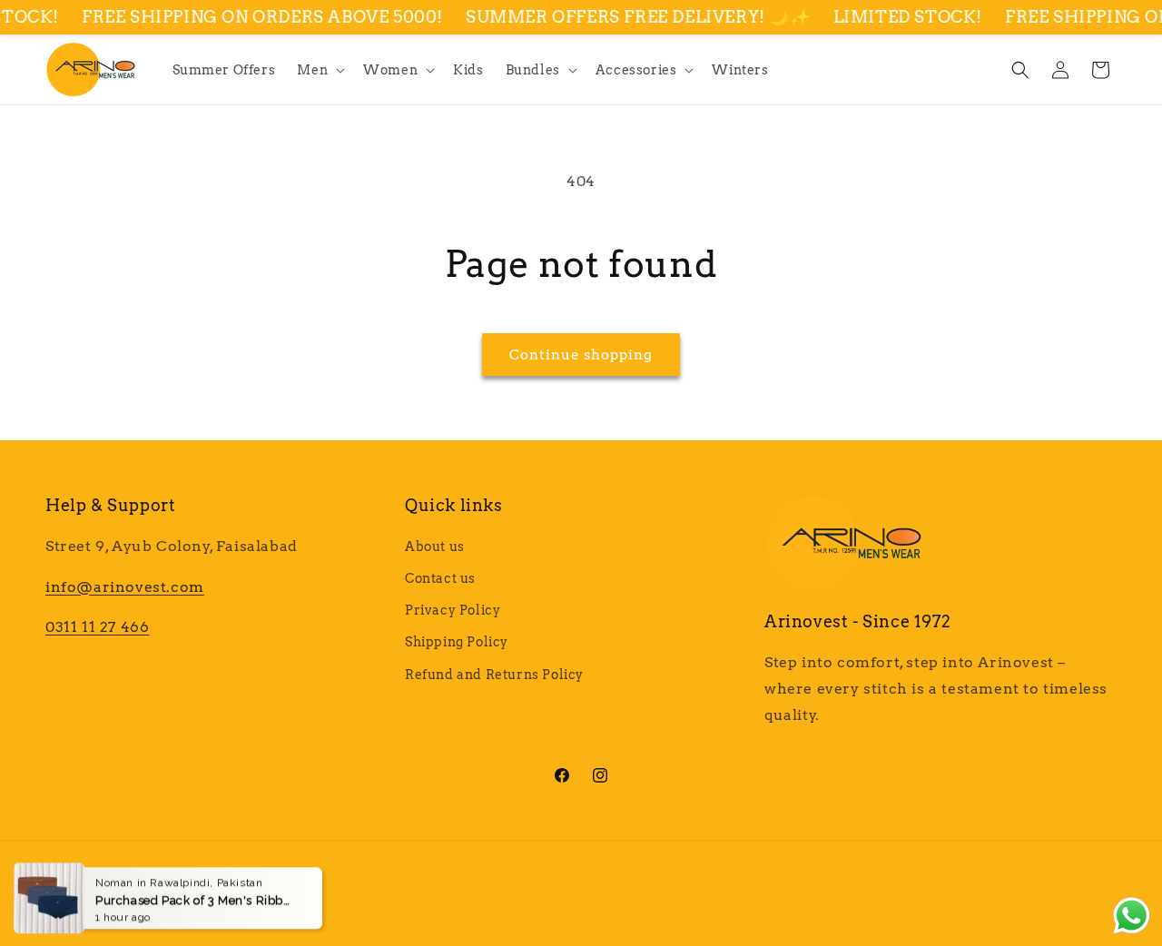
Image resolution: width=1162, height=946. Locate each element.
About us (435, 546)
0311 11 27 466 (97, 627)
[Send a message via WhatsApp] (1131, 915)
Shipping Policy (456, 642)
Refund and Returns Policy (494, 674)
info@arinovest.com (124, 587)
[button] (319, 70)
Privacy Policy (452, 610)
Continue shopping (581, 355)
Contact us (440, 578)
